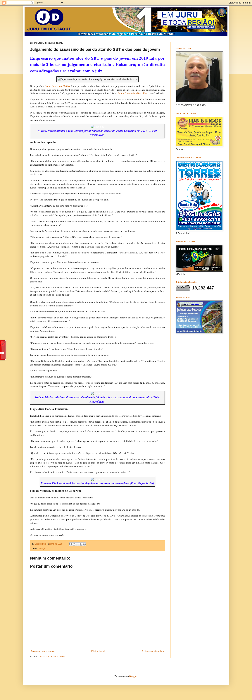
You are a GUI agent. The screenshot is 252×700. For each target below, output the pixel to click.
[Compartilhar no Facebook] (81, 544)
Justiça (42, 548)
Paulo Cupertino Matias (57, 86)
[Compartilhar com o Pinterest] (84, 544)
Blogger (133, 676)
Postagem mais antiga (152, 651)
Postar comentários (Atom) (52, 656)
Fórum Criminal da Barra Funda (133, 93)
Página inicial (98, 651)
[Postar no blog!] (74, 544)
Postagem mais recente (43, 651)
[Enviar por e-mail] (70, 544)
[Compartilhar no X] (77, 544)
